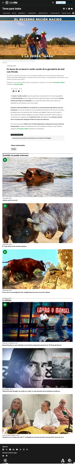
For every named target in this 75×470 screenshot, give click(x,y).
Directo (14, 13)
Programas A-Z (22, 13)
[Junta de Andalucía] (63, 462)
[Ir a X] (66, 9)
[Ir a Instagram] (69, 9)
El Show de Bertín (54, 13)
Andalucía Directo (43, 13)
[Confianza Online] (70, 462)
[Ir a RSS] (27, 449)
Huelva (14, 149)
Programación (31, 13)
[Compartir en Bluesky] (19, 91)
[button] (37, 38)
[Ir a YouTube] (72, 9)
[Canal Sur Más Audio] (70, 2)
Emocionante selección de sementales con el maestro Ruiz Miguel (31, 138)
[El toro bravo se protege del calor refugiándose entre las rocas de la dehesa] (37, 269)
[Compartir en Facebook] (13, 91)
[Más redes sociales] (21, 91)
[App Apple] (3, 456)
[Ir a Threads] (24, 449)
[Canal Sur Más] (61, 2)
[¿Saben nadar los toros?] (37, 177)
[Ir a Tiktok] (21, 449)
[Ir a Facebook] (64, 9)
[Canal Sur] (11, 2)
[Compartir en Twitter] (16, 91)
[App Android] (7, 456)
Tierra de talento (66, 13)
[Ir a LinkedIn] (14, 449)
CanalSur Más (6, 13)
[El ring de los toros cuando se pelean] (37, 223)
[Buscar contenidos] (53, 3)
